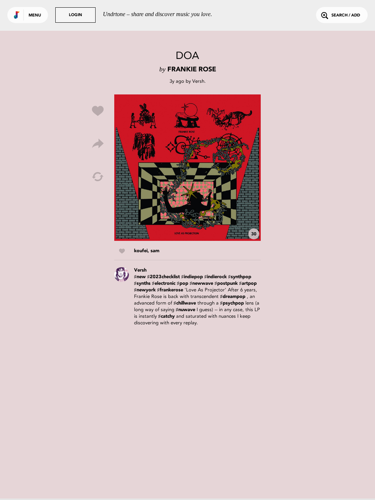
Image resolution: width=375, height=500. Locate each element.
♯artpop (248, 283)
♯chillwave (185, 303)
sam (155, 251)
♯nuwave (185, 309)
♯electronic (163, 283)
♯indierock (215, 277)
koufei (141, 251)
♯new (140, 277)
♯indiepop (192, 277)
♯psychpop (232, 303)
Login (75, 15)
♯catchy (166, 316)
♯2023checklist (163, 277)
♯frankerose (170, 290)
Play (187, 167)
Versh (198, 81)
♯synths (142, 283)
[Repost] (97, 176)
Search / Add (345, 16)
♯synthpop (239, 277)
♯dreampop (232, 296)
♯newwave (201, 283)
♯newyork (145, 290)
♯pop (182, 283)
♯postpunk (226, 283)
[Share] (97, 143)
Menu (35, 16)
